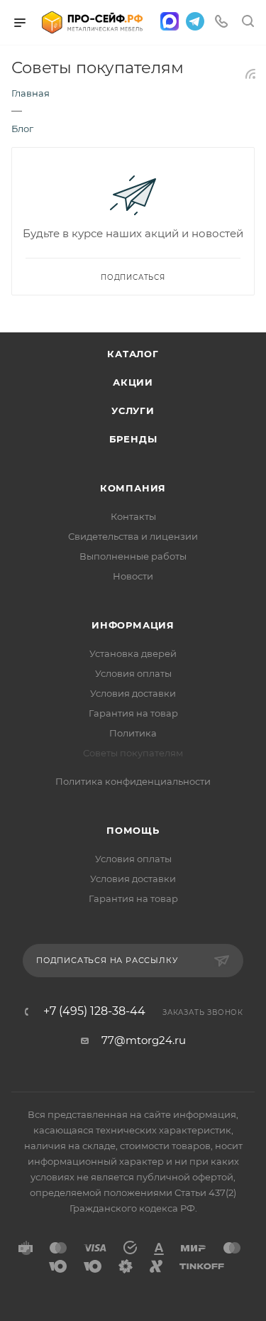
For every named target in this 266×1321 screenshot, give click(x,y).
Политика (133, 733)
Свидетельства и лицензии (133, 536)
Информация (133, 625)
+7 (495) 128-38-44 (94, 1011)
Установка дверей (133, 653)
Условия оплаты (133, 673)
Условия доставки (133, 693)
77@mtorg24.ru (143, 1040)
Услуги (133, 410)
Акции (133, 382)
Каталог (133, 353)
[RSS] (250, 73)
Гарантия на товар (133, 713)
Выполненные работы (133, 556)
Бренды (133, 439)
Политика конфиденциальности (133, 781)
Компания (133, 488)
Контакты (133, 516)
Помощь (133, 830)
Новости (133, 576)
